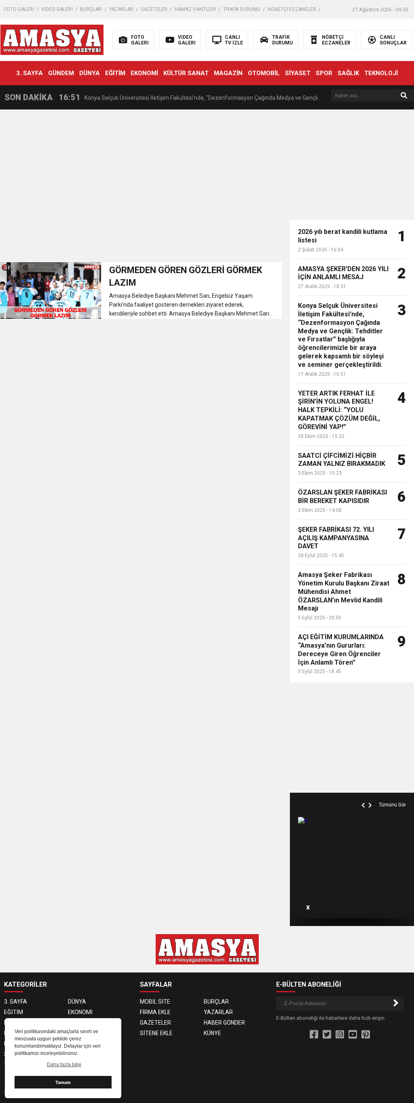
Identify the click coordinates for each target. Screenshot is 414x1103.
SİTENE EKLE (156, 1033)
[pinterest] (365, 1034)
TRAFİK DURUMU (241, 9)
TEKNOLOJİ (381, 73)
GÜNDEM (61, 73)
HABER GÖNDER (224, 1022)
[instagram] (340, 1034)
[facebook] (314, 1034)
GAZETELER (154, 9)
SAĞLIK (348, 73)
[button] (364, 796)
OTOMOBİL (264, 73)
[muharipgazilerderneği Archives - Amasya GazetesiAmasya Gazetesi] (52, 39)
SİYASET (297, 73)
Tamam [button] (63, 1082)
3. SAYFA (29, 73)
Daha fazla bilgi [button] (64, 1064)
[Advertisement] (140, 188)
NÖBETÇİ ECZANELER (292, 9)
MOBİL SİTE (155, 1001)
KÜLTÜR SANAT (186, 73)
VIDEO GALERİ (57, 9)
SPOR (324, 73)
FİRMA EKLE (155, 1012)
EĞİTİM (115, 73)
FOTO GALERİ (19, 9)
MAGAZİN (228, 73)
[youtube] (353, 1034)
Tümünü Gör (392, 805)
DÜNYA (89, 73)
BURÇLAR (91, 9)
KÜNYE (212, 1033)
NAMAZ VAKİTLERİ (195, 9)
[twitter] (327, 1034)
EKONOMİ (144, 73)
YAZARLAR (121, 9)
